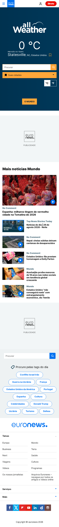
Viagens (6, 461)
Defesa (46, 411)
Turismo (30, 411)
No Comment (9, 208)
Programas (36, 468)
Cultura (38, 396)
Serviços (6, 489)
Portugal (48, 389)
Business (6, 449)
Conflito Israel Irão (29, 374)
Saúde (34, 455)
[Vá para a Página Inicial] (11, 3)
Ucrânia (13, 411)
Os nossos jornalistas (12, 474)
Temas (5, 436)
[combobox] (29, 67)
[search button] (54, 67)
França (43, 382)
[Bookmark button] (49, 55)
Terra (33, 449)
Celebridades (18, 404)
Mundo (30, 269)
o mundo (29, 101)
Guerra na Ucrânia (21, 382)
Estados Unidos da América (21, 389)
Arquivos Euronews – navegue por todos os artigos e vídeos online (42, 477)
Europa (5, 442)
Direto (51, 3)
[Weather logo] (29, 28)
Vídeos (5, 468)
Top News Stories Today (39, 221)
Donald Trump (41, 404)
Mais (4, 497)
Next (4, 455)
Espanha (21, 396)
